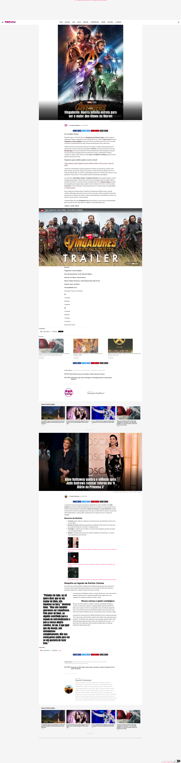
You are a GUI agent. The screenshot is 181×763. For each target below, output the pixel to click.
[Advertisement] (90, 10)
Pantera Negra (105, 182)
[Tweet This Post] (86, 131)
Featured (96, 661)
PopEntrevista (95, 22)
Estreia (79, 370)
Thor (82, 184)
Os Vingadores (94, 370)
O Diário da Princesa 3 (70, 663)
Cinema (74, 370)
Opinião (103, 22)
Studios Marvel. (71, 188)
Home (61, 22)
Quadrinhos (102, 370)
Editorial (110, 22)
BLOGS (79, 22)
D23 (87, 661)
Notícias (67, 22)
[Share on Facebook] (77, 131)
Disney (91, 661)
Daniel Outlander (74, 496)
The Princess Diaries (82, 663)
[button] (177, 761)
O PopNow (118, 22)
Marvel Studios (85, 370)
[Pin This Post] (95, 131)
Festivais (85, 22)
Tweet (60, 650)
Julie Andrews (103, 661)
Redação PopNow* (75, 125)
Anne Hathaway (76, 661)
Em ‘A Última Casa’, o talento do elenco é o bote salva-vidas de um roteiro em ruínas (92, 579)
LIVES (73, 22)
